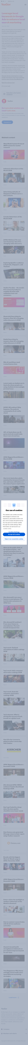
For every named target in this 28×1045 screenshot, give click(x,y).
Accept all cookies (14, 534)
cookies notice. (7, 528)
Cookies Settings (14, 532)
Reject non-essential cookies (14, 539)
